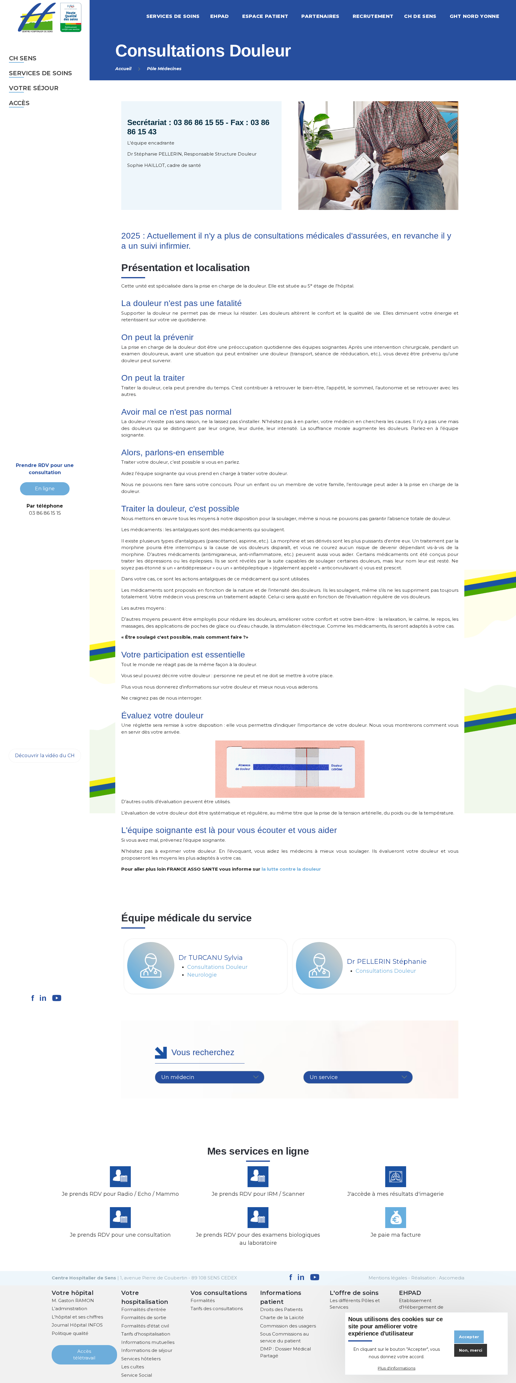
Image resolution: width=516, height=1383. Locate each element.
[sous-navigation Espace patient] (294, 16)
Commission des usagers (288, 1326)
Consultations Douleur (217, 967)
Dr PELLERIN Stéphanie (387, 962)
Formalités (203, 1300)
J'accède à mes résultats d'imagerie (395, 1194)
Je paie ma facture (396, 1235)
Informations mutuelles (147, 1342)
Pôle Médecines (164, 68)
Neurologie (202, 975)
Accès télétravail (84, 1354)
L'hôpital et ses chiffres (77, 1317)
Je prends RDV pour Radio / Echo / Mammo (120, 1194)
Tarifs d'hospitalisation (145, 1334)
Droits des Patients (281, 1309)
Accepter (469, 1337)
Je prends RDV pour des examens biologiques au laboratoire (258, 1239)
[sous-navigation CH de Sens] (443, 16)
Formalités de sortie (143, 1317)
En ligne (45, 488)
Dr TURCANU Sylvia (210, 958)
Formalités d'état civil (145, 1326)
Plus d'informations (396, 1368)
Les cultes (132, 1367)
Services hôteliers (141, 1359)
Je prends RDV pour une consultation (120, 1235)
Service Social (136, 1375)
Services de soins (40, 73)
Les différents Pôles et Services (355, 1304)
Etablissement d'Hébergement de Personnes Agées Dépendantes (421, 1311)
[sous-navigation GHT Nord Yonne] (505, 16)
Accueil (123, 68)
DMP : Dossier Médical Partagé (285, 1352)
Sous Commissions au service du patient (284, 1337)
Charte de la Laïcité (282, 1317)
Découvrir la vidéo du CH (45, 755)
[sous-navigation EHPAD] (235, 16)
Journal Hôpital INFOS (77, 1325)
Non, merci (470, 1350)
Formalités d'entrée (143, 1309)
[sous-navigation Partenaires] (346, 16)
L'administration (69, 1308)
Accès (19, 103)
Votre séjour (34, 88)
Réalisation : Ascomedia (437, 1278)
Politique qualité (70, 1333)
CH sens (22, 58)
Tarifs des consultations (217, 1308)
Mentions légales (387, 1278)
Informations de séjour (146, 1350)
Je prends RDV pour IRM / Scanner (258, 1194)
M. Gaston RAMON (73, 1300)
